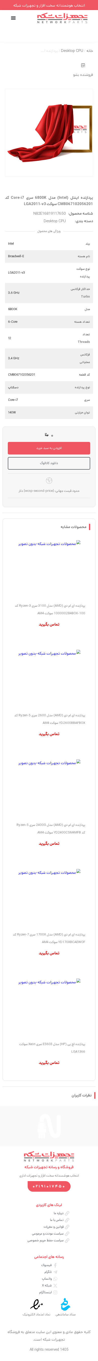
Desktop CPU (72, 50)
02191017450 (49, 1186)
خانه (89, 50)
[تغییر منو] (13, 17)
